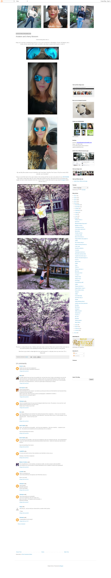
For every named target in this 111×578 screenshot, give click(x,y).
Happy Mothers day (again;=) (81, 238)
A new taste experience (80, 229)
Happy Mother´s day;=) (80, 288)
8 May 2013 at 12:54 (24, 490)
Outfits (76, 240)
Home (42, 552)
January (77, 330)
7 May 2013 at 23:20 (24, 383)
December (77, 204)
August (76, 212)
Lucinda (21, 471)
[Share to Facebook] (38, 357)
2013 (75, 203)
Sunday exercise (78, 233)
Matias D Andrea (23, 462)
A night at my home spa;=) (80, 255)
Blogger (61, 566)
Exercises (77, 221)
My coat (76, 316)
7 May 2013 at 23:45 (24, 407)
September (77, 210)
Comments (76, 355)
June (76, 216)
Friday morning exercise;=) (81, 244)
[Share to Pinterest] (40, 357)
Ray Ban (77, 305)
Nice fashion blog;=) (79, 242)
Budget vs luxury (78, 225)
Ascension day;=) (79, 297)
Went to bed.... (78, 261)
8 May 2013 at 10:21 (24, 479)
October (77, 208)
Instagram (77, 309)
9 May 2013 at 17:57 (24, 521)
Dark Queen (22, 387)
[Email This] (33, 357)
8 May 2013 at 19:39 (24, 513)
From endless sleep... (79, 290)
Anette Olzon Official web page (80, 181)
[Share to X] (37, 357)
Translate (83, 189)
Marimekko (77, 231)
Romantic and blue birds (80, 253)
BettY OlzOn (22, 425)
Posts (75, 353)
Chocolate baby (78, 295)
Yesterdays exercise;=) (80, 252)
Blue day (77, 271)
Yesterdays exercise (79, 227)
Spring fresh (77, 312)
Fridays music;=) (78, 219)
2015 (75, 199)
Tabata (76, 299)
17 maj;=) (77, 274)
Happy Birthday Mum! (80, 301)
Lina (20, 412)
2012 (75, 332)
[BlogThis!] (35, 357)
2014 (75, 201)
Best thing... (77, 307)
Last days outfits (78, 235)
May (76, 218)
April (76, 324)
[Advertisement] (42, 538)
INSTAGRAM (66, 177)
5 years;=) (77, 314)
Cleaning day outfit (79, 282)
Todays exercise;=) (79, 269)
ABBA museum (78, 310)
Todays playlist (78, 320)
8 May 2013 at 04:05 (24, 433)
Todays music (78, 276)
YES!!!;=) (77, 267)
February (77, 328)
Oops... (76, 265)
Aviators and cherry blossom (81, 303)
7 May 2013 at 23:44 (24, 397)
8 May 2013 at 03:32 (24, 421)
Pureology (77, 280)
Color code (77, 246)
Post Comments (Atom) (27, 554)
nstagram (63, 180)
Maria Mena (77, 322)
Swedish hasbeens (79, 248)
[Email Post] (31, 356)
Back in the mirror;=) (79, 236)
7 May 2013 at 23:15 (24, 371)
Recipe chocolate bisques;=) (81, 257)
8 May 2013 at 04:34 (24, 467)
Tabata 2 (77, 291)
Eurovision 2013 (78, 272)
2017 (75, 195)
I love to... (77, 259)
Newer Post (18, 552)
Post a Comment (21, 524)
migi (20, 375)
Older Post (66, 552)
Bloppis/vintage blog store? (81, 223)
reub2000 (22, 451)
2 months (77, 250)
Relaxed (77, 318)
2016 (75, 197)
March (76, 326)
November (77, 206)
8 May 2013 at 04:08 (24, 447)
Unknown (22, 401)
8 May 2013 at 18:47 (24, 502)
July (76, 214)
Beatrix (21, 366)
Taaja (21, 506)
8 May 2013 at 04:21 (24, 457)
